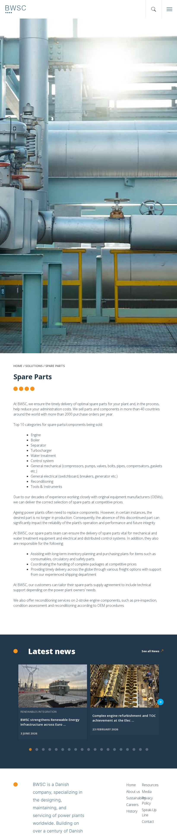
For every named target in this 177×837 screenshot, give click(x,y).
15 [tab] (121, 749)
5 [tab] (56, 749)
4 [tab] (49, 749)
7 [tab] (69, 749)
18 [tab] (140, 749)
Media (147, 791)
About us (133, 791)
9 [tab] (82, 749)
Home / (19, 366)
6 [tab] (62, 749)
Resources (150, 785)
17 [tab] (134, 749)
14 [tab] (114, 749)
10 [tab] (88, 749)
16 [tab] (127, 749)
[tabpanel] (52, 701)
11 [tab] (95, 749)
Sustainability (136, 798)
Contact (148, 821)
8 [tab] (75, 749)
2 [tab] (37, 749)
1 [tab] (30, 749)
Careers (132, 804)
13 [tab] (108, 749)
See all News (150, 651)
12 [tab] (101, 749)
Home (131, 785)
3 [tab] (43, 749)
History (131, 811)
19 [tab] (147, 749)
